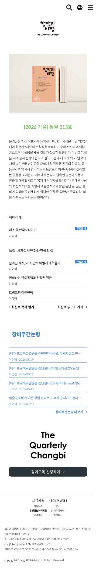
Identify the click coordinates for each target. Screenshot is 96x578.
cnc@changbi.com (14, 544)
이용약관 (38, 506)
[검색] (69, 7)
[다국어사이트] (79, 7)
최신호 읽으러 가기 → (72, 307)
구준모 (13, 389)
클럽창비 (57, 515)
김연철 (13, 269)
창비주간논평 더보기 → (71, 412)
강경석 (13, 236)
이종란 (13, 374)
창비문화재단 (57, 510)
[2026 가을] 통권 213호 (48, 127)
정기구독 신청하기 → (48, 472)
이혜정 (13, 299)
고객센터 (38, 515)
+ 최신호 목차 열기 (21, 307)
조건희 (13, 404)
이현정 (13, 360)
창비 (57, 506)
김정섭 (13, 284)
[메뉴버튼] (90, 7)
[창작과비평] (48, 28)
